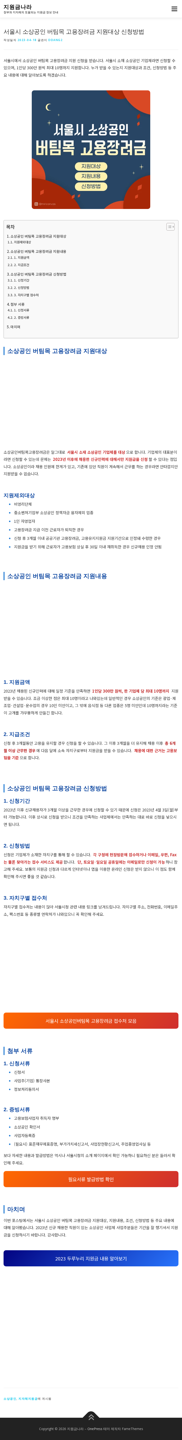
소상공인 (10, 1399)
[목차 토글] (168, 227)
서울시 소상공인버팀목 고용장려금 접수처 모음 (91, 1020)
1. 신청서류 (21, 310)
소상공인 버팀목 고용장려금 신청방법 (38, 274)
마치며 (15, 326)
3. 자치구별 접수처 (26, 294)
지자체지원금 (28, 1399)
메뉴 (173, 9)
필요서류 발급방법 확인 (91, 1179)
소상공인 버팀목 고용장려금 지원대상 (38, 236)
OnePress (94, 1428)
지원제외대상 (22, 242)
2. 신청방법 (21, 287)
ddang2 (55, 40)
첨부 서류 (17, 304)
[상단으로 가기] (91, 1417)
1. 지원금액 (21, 257)
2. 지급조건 (21, 264)
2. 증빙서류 (21, 317)
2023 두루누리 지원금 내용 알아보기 (91, 1258)
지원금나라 (18, 7)
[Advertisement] (91, 403)
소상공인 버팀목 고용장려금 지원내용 (38, 251)
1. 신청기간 (21, 280)
